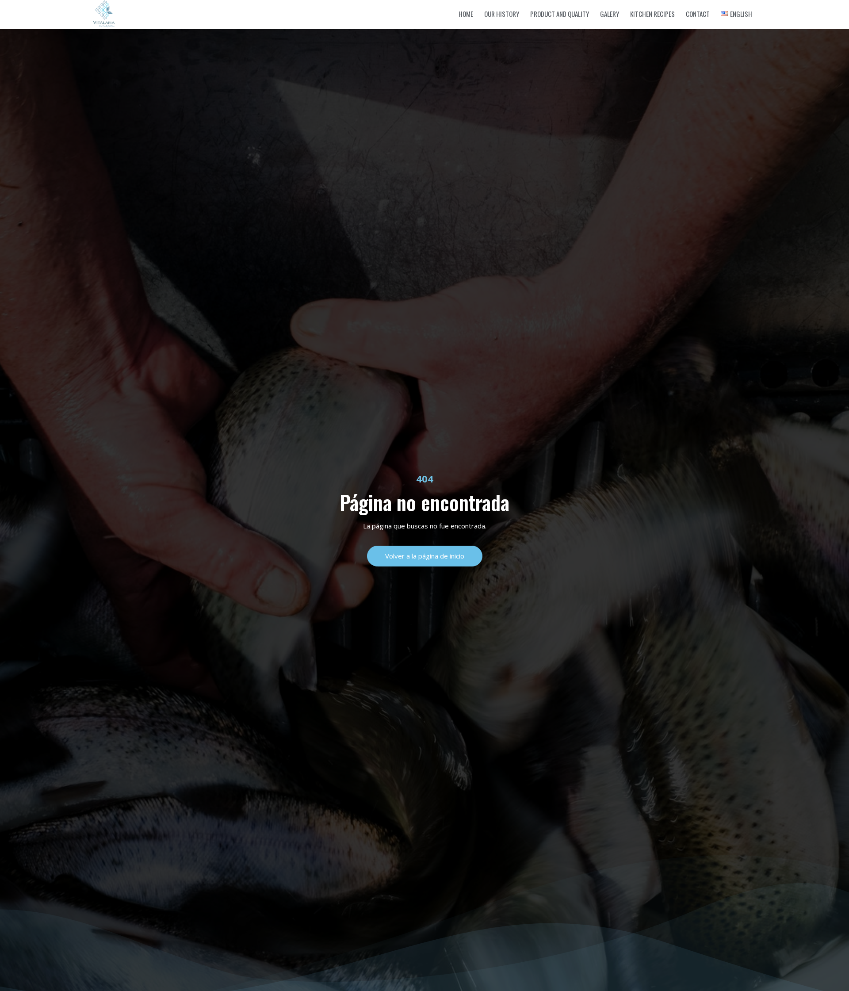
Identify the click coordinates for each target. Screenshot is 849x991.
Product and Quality (559, 14)
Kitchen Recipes (652, 14)
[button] (424, 556)
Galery (609, 14)
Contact (698, 14)
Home (466, 14)
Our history (501, 14)
